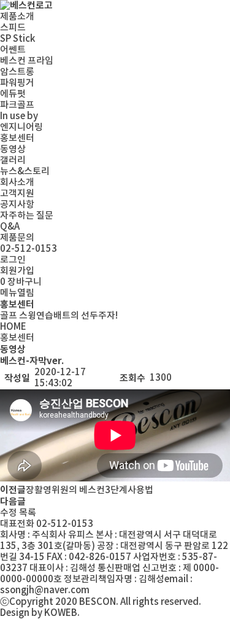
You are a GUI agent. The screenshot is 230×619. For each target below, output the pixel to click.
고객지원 (17, 194)
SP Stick (17, 39)
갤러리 (13, 160)
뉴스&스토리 (25, 171)
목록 (27, 513)
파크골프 (17, 105)
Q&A (10, 227)
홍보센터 (17, 138)
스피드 (13, 28)
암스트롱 (17, 72)
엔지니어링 (21, 127)
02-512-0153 (28, 249)
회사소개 (17, 182)
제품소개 (17, 17)
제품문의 (17, 238)
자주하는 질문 (26, 216)
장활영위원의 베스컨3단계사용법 (89, 490)
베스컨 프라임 (26, 61)
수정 (8, 513)
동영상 (13, 149)
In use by (19, 116)
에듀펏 (13, 94)
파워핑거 (17, 83)
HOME (13, 327)
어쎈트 (13, 50)
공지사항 (17, 205)
